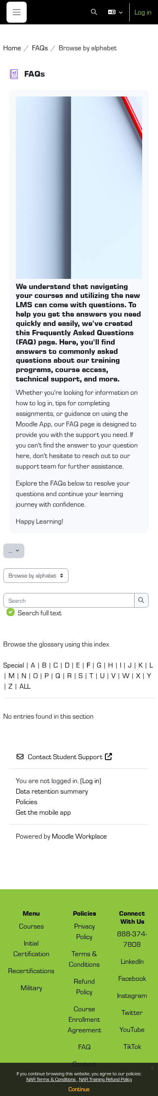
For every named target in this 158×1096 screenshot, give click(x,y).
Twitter (132, 1012)
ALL (24, 686)
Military (31, 987)
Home (12, 47)
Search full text (40, 612)
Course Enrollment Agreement (84, 1019)
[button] (94, 12)
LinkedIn (132, 961)
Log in (143, 12)
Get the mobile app (43, 812)
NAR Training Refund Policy (105, 1079)
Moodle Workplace (79, 836)
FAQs (40, 47)
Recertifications (31, 970)
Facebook (132, 978)
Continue (79, 1089)
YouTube (132, 1029)
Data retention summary (52, 791)
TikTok (132, 1046)
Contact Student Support (65, 756)
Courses (31, 926)
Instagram (132, 995)
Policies (26, 801)
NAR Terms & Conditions (51, 1079)
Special (13, 665)
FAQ (84, 1046)
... (16, 550)
